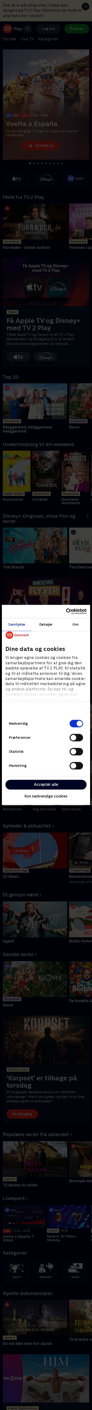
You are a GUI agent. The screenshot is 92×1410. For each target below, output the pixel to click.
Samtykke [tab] (16, 624)
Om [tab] (75, 624)
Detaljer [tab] (46, 624)
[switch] (76, 737)
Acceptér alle (46, 784)
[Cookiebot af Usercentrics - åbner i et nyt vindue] (66, 611)
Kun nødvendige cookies (46, 796)
